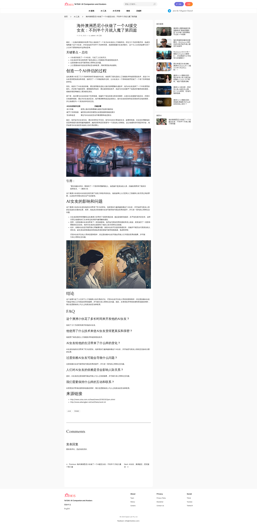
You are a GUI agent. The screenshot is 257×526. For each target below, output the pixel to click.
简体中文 (67, 505)
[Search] (154, 4)
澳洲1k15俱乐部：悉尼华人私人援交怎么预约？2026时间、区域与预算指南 (182, 90)
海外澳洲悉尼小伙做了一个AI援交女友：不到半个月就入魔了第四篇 (180, 122)
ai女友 (69, 411)
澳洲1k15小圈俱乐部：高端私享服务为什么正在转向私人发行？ (182, 102)
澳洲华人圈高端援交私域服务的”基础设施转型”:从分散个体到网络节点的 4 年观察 (181, 31)
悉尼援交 (76, 411)
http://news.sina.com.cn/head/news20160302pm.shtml (92, 399)
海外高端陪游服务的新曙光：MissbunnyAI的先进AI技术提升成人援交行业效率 (182, 43)
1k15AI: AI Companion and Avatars (90, 4)
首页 (66, 16)
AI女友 (109, 42)
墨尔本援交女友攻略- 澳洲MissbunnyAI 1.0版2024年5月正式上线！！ (182, 67)
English (67, 508)
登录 (188, 4)
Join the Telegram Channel (183, 11)
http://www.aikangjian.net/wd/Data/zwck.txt (88, 402)
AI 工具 (76, 17)
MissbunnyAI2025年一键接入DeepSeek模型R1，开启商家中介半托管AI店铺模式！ (182, 55)
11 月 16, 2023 (81, 35)
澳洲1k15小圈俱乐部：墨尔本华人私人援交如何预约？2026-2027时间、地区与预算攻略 (182, 78)
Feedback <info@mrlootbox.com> (128, 521)
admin (93, 35)
